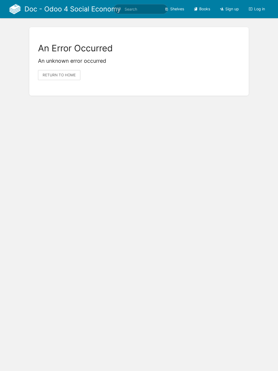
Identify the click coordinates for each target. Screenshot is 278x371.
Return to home (59, 75)
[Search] (120, 9)
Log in (259, 9)
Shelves (177, 9)
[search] (140, 9)
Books (204, 9)
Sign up (232, 9)
